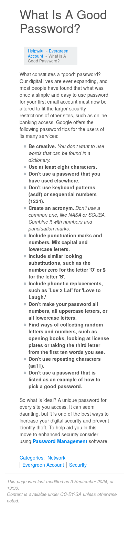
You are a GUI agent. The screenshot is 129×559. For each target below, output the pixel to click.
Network (56, 457)
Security (78, 464)
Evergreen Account (43, 464)
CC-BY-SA (71, 494)
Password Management (60, 441)
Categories (31, 457)
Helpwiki (35, 50)
